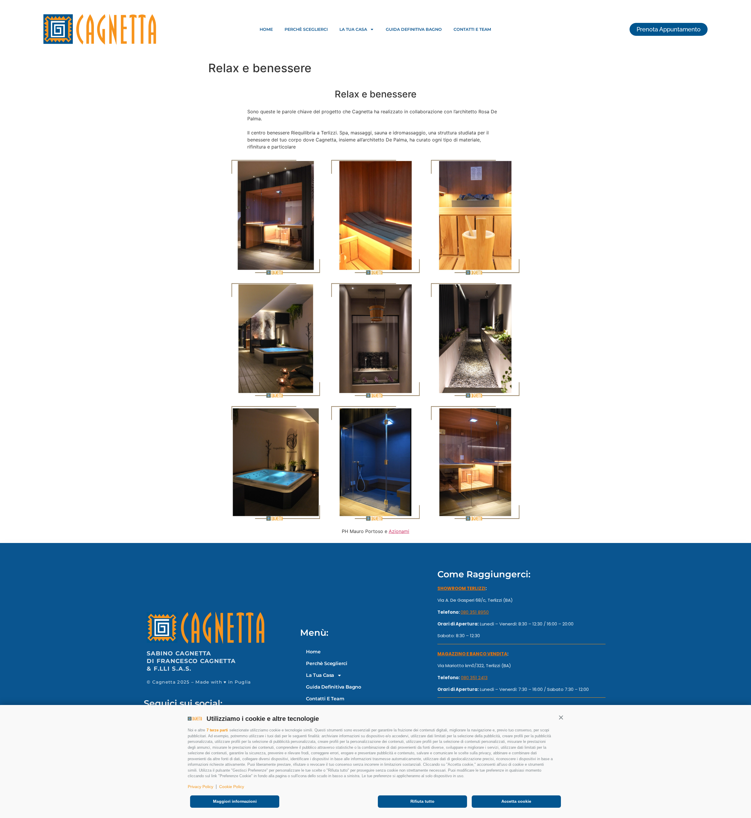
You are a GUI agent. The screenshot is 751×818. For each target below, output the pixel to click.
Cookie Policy (231, 786)
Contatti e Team (472, 29)
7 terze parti (217, 730)
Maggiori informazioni (235, 801)
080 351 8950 (475, 612)
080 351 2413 (474, 677)
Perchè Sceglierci (306, 29)
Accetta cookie (516, 801)
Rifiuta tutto (422, 801)
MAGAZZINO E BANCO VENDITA (472, 654)
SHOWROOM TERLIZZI (461, 588)
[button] (561, 717)
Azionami (399, 531)
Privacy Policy (200, 786)
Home (266, 29)
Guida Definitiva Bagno (414, 29)
